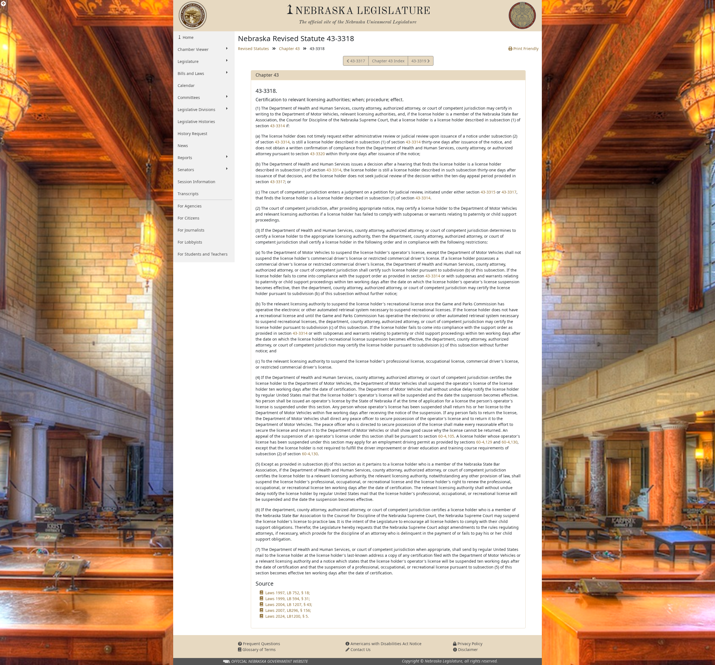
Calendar (186, 85)
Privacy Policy (469, 643)
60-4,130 (510, 442)
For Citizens (188, 218)
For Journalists (191, 230)
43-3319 (419, 62)
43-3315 (488, 192)
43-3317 (357, 62)
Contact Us (360, 649)
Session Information (196, 181)
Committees (189, 97)
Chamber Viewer (193, 49)
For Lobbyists (190, 242)
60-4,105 (446, 436)
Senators (186, 169)
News (183, 145)
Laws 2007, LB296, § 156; (288, 610)
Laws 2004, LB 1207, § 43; (288, 604)
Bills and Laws (191, 73)
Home (188, 37)
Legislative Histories (196, 121)
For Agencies (190, 206)
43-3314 (277, 125)
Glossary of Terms (258, 649)
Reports (185, 157)
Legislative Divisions (196, 109)
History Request (192, 133)
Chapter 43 (289, 48)
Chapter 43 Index (388, 60)
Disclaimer (467, 649)
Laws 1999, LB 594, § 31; (287, 598)
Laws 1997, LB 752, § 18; (287, 592)
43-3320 (317, 153)
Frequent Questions (261, 643)
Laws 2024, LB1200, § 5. (287, 616)
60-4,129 (484, 442)
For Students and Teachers (203, 254)
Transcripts (188, 193)
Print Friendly (525, 48)
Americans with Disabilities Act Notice (385, 643)
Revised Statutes (253, 48)
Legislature (188, 61)
